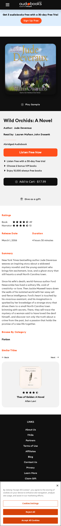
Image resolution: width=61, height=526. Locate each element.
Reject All (30, 512)
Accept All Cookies (30, 520)
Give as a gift (33, 199)
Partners (30, 440)
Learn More (30, 473)
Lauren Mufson (24, 134)
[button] (5, 357)
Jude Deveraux (23, 128)
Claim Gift (30, 478)
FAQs (30, 435)
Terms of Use (30, 446)
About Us (30, 430)
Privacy (30, 467)
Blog (30, 457)
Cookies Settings (30, 503)
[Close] (57, 485)
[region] (30, 503)
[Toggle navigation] (8, 5)
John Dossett (42, 134)
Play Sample (32, 104)
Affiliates (30, 451)
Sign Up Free (31, 20)
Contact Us (30, 462)
